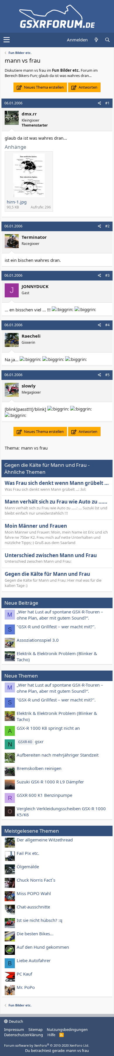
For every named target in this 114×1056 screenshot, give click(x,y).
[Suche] (107, 39)
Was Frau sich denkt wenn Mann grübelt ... (57, 483)
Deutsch (15, 1021)
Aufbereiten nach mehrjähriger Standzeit (58, 755)
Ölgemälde (28, 866)
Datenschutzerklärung (23, 1034)
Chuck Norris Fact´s (36, 880)
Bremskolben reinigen (39, 768)
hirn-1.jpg (17, 202)
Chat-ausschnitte (33, 907)
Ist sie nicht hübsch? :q (39, 920)
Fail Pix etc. (28, 853)
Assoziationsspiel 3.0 (38, 640)
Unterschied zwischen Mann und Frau (51, 555)
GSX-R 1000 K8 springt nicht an (48, 728)
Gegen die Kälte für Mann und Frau (47, 574)
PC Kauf (24, 974)
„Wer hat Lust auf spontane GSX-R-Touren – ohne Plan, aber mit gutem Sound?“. (60, 615)
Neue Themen (21, 675)
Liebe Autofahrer (34, 960)
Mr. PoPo (26, 987)
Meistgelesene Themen (31, 830)
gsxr (31, 741)
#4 (107, 324)
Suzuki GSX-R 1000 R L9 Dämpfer (50, 782)
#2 (107, 226)
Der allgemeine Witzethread (45, 840)
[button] (6, 40)
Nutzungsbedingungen (67, 1029)
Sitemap (35, 1029)
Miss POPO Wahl (34, 893)
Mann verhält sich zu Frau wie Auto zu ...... (56, 501)
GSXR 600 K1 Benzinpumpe (44, 795)
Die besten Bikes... (35, 933)
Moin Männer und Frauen (36, 525)
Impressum (14, 1029)
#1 (107, 103)
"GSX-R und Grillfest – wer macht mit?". (56, 626)
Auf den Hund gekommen (43, 947)
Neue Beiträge (21, 602)
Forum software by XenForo (46, 1045)
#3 (107, 275)
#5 (107, 374)
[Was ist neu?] (96, 39)
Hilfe (51, 1034)
